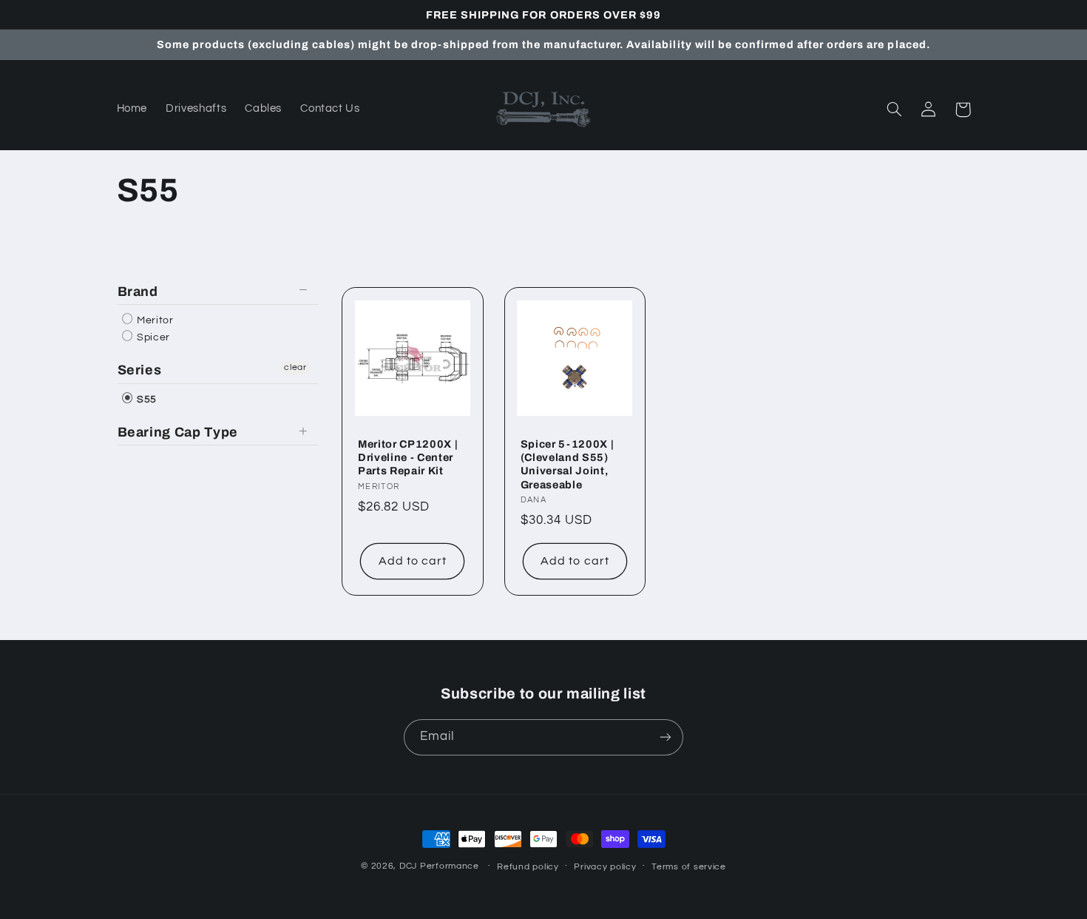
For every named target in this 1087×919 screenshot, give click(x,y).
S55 (146, 399)
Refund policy (528, 867)
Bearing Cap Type (178, 432)
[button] (895, 109)
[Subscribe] (666, 737)
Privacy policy (605, 867)
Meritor (154, 320)
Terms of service (688, 867)
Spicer (152, 337)
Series (140, 370)
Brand (138, 291)
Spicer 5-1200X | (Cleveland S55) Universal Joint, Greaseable (567, 464)
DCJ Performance (439, 866)
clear (295, 367)
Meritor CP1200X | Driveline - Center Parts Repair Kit (408, 457)
